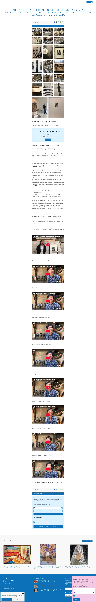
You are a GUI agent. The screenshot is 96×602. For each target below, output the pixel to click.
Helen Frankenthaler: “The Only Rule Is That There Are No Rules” (17, 567)
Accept (7, 599)
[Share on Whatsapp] (60, 22)
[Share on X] (56, 22)
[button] (23, 593)
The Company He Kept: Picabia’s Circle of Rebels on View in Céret (77, 567)
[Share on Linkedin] (58, 22)
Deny (18, 599)
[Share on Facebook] (54, 22)
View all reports (87, 540)
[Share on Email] (62, 22)
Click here (48, 139)
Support (89, 2)
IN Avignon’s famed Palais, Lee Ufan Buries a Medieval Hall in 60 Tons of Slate (47, 567)
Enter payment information (48, 526)
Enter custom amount (48, 514)
